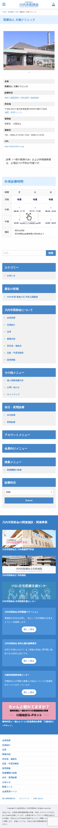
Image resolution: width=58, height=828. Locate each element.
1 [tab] (29, 72)
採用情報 (11, 360)
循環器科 (15, 98)
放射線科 (35, 98)
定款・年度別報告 (15, 353)
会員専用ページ (9, 791)
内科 (7, 98)
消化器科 (25, 98)
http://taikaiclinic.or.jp (14, 146)
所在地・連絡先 (14, 346)
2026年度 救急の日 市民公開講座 (22, 297)
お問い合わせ (13, 387)
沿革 (9, 332)
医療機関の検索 (14, 470)
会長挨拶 (11, 318)
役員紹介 (11, 325)
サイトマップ (13, 394)
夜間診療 (11, 422)
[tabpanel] (29, 50)
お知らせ (11, 275)
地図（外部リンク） (14, 112)
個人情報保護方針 (15, 380)
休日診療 (11, 415)
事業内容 (11, 339)
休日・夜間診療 (9, 777)
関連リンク (7, 787)
